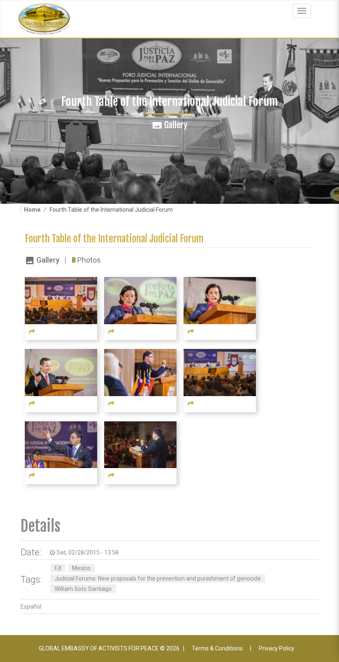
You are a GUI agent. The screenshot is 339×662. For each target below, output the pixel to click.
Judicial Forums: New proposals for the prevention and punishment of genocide (158, 578)
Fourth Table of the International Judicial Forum (114, 239)
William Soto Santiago (83, 589)
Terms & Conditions (217, 648)
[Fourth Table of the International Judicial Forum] (61, 300)
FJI (58, 568)
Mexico (81, 568)
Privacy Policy (276, 648)
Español (31, 606)
